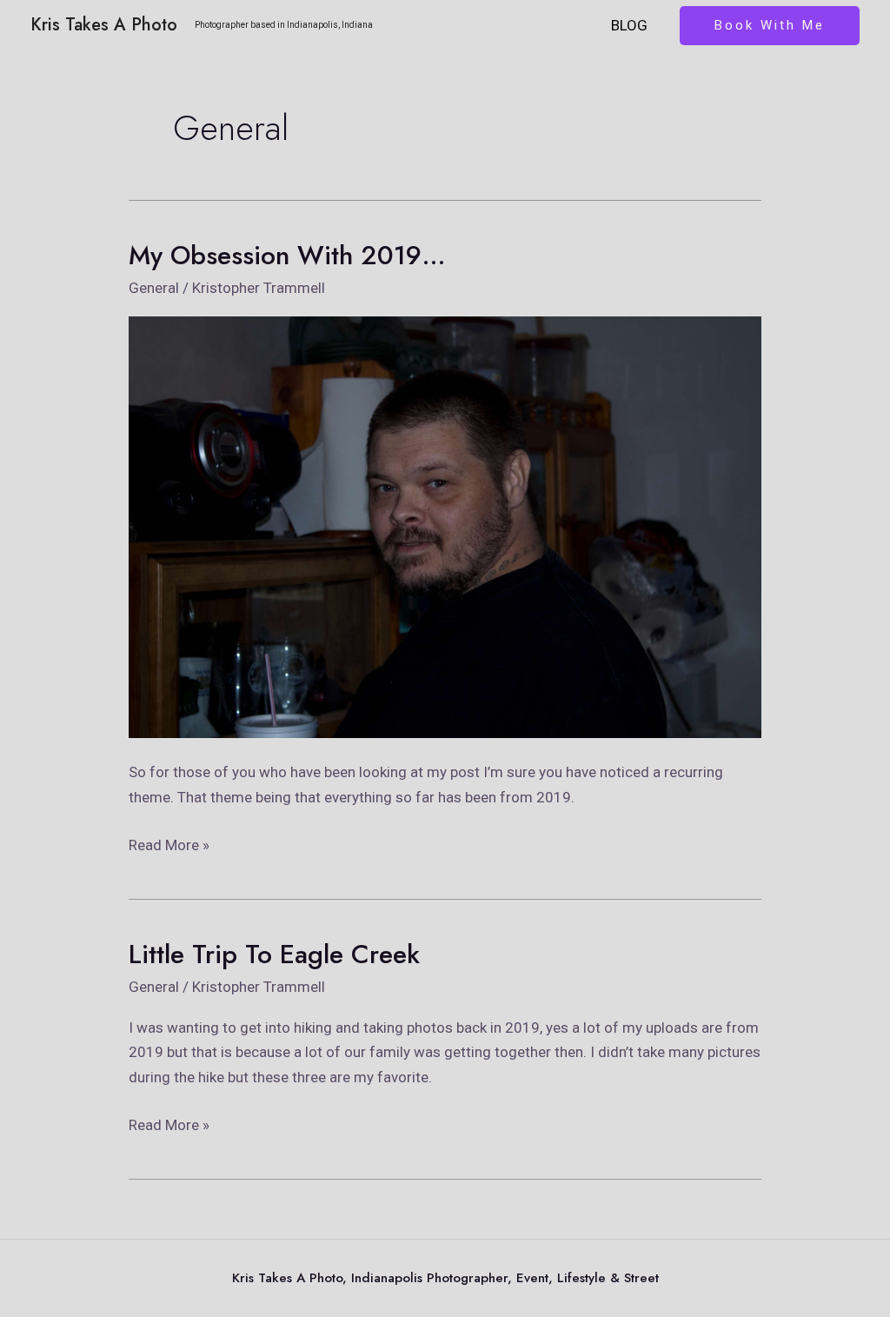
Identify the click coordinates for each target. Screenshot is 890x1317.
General (154, 287)
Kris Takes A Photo (103, 24)
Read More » (169, 843)
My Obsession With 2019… (287, 255)
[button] (770, 25)
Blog (629, 25)
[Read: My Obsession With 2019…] (445, 526)
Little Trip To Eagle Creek (274, 954)
